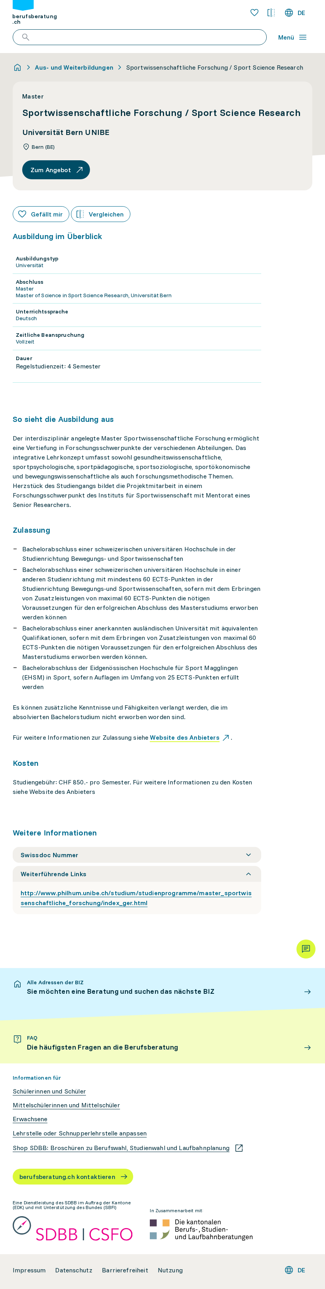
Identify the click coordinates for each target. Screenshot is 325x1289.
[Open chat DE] (305, 949)
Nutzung (170, 1270)
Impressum (29, 1270)
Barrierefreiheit (125, 1270)
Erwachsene (30, 1119)
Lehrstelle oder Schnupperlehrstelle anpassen (80, 1133)
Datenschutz (73, 1270)
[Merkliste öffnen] (254, 13)
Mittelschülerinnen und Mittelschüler (66, 1105)
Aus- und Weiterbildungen (74, 67)
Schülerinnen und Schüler (49, 1091)
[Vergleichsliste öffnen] (271, 13)
